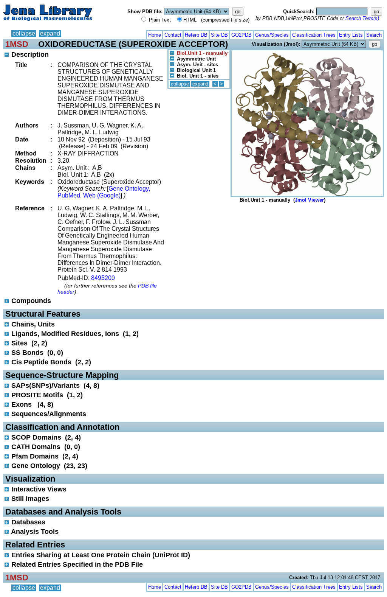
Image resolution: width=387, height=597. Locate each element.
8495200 (103, 278)
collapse (23, 33)
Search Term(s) (362, 18)
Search (374, 35)
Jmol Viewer (309, 200)
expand (50, 33)
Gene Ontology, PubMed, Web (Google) (103, 192)
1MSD (16, 44)
